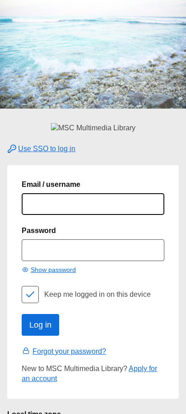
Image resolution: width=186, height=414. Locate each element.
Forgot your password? (69, 351)
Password (39, 230)
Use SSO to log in (46, 148)
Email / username (51, 184)
